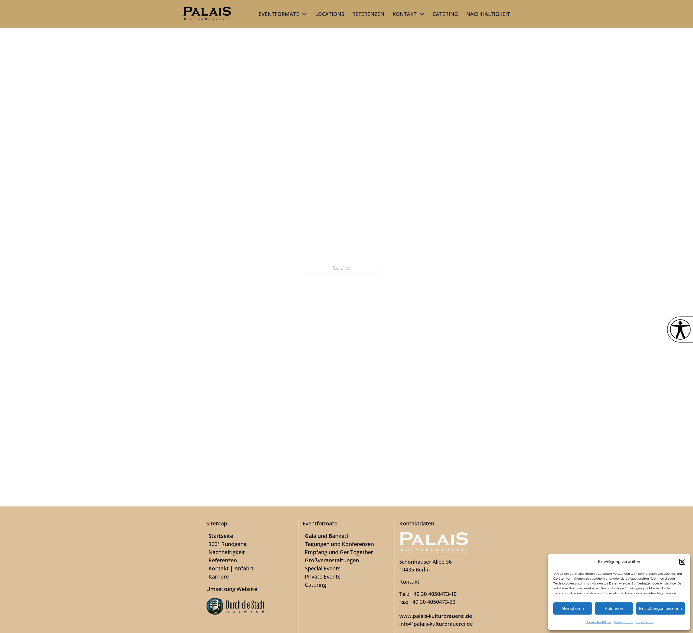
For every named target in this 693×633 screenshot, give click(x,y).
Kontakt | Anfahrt (231, 568)
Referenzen (368, 14)
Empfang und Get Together (339, 552)
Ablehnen (614, 608)
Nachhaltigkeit (488, 14)
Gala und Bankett (327, 536)
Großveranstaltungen (332, 560)
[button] (682, 561)
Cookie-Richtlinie (598, 622)
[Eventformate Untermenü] (304, 14)
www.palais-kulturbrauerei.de (435, 615)
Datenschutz (623, 622)
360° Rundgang (227, 544)
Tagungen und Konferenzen (339, 544)
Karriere (218, 576)
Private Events (323, 576)
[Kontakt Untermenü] (421, 14)
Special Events (323, 568)
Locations (329, 14)
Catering (445, 14)
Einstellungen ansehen (660, 608)
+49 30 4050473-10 (434, 594)
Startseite (220, 536)
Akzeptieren (572, 608)
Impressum (644, 622)
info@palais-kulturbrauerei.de (436, 623)
